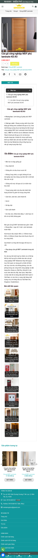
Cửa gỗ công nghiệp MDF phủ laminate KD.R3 (18, 70)
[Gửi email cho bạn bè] (20, 74)
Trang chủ (8, 11)
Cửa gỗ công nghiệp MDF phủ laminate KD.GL (28, 469)
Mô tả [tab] (10, 83)
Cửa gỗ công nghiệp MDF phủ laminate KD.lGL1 (10, 469)
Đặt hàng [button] (10, 480)
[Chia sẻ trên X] (14, 74)
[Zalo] (3, 555)
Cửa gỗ (15, 11)
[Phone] (3, 549)
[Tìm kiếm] (32, 6)
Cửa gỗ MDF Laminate (26, 11)
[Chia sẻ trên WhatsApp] (4, 74)
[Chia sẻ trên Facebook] (9, 74)
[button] (2, 6)
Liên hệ (30, 556)
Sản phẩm (19, 556)
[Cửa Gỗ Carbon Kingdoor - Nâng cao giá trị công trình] (19, 6)
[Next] (36, 468)
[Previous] (1, 468)
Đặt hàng (14, 64)
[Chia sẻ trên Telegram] (25, 74)
